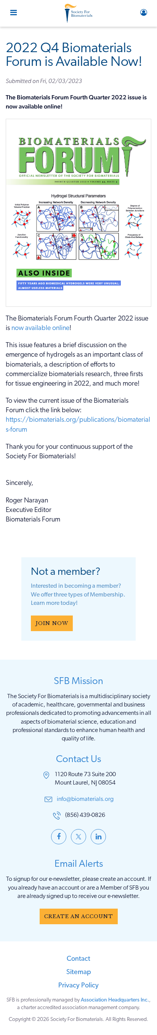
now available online (40, 328)
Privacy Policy (78, 985)
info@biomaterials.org (85, 799)
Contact (78, 959)
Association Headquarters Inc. (115, 1000)
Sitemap (78, 972)
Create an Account (78, 916)
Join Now (51, 623)
